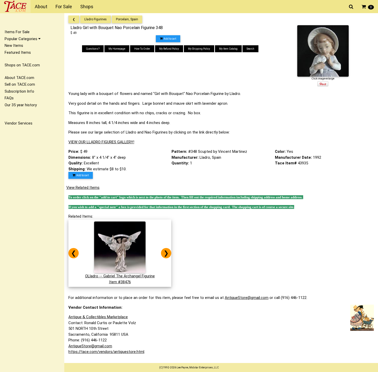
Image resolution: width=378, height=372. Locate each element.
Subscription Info (19, 91)
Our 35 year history (21, 105)
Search (250, 48)
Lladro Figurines (95, 19)
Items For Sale (17, 32)
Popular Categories (21, 39)
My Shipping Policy (199, 48)
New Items (14, 45)
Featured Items (18, 52)
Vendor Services (18, 123)
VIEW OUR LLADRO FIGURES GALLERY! (101, 142)
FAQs (9, 98)
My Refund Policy (169, 48)
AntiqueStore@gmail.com (246, 297)
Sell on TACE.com (20, 84)
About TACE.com (19, 77)
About (41, 6)
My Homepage (117, 48)
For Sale (64, 6)
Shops (86, 6)
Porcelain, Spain (127, 19)
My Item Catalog (228, 48)
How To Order (142, 48)
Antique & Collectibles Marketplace (98, 317)
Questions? (93, 48)
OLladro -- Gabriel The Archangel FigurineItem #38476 (120, 279)
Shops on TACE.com (22, 65)
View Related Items (83, 187)
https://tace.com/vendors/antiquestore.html (106, 351)
